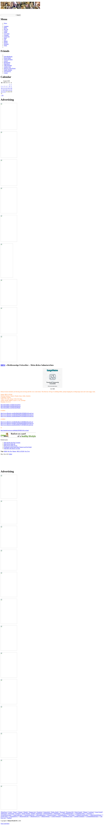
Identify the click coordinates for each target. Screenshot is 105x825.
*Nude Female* (78, 812)
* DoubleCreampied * (79, 816)
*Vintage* (20, 812)
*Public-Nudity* (55, 812)
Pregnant (6, 44)
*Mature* (85, 812)
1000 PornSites (8, 65)
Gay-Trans (6, 33)
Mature (6, 41)
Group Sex (7, 36)
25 (3, 91)
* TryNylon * (89, 813)
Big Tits (6, 29)
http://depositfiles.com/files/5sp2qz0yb (10, 404)
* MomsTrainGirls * (24, 816)
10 (1, 88)
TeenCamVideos (8, 59)
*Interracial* (4, 813)
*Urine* (10, 812)
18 (3, 90)
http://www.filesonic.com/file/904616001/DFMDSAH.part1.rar (17, 413)
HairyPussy (7, 64)
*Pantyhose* (39, 813)
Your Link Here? (5, 823)
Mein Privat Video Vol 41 (10, 445)
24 (1, 91)
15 (9, 88)
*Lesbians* (91, 812)
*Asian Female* (98, 812)
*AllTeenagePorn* (48, 813)
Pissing (6, 42)
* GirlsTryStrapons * (56, 816)
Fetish (5, 32)
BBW (5, 27)
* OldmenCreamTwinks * (82, 815)
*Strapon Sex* (32, 812)
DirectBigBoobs (8, 56)
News (5, 23)
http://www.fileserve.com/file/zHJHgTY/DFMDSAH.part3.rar (17, 425)
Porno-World (7, 58)
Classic (6, 30)
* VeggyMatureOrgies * (68, 813)
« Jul (2, 95)
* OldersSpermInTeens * (95, 815)
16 (11, 88)
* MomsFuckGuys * (35, 816)
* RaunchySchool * (52, 815)
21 (8, 90)
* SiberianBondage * (40, 815)
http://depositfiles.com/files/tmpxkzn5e (11, 406)
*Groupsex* (18, 813)
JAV (5, 39)
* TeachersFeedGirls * (29, 815)
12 (4, 88)
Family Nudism (8, 70)
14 (8, 88)
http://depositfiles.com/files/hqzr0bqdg (10, 407)
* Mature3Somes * (45, 816)
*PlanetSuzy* (4, 812)
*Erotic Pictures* (25, 813)
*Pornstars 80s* (70, 812)
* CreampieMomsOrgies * (92, 816)
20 (6, 90)
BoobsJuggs (7, 62)
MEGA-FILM (20, 451)
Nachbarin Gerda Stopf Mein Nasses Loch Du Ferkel (18, 447)
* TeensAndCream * (17, 815)
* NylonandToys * (13, 816)
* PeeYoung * (71, 815)
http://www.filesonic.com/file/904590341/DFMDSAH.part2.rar (17, 414)
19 (4, 90)
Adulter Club (7, 67)
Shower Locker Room (10, 68)
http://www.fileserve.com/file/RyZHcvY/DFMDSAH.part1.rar (17, 422)
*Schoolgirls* (46, 812)
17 (1, 90)
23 (11, 90)
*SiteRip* (9, 818)
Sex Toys (27, 451)
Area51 (6, 61)
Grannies (6, 35)
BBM (5, 451)
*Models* (25, 812)
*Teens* (15, 812)
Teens (5, 45)
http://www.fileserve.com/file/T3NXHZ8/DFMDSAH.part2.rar (17, 423)
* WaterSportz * (57, 813)
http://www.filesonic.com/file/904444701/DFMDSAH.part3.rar (17, 416)
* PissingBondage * (62, 815)
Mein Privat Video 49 (9, 444)
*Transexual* (10, 813)
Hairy (5, 38)
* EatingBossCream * (67, 816)
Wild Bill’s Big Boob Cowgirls (12, 448)
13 (6, 88)
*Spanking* (40, 812)
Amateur (6, 26)
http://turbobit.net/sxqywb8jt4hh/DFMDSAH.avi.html (15, 430)
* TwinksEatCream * (79, 813)
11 (3, 88)
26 (4, 91)
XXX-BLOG (7, 71)
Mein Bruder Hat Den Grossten (12, 442)
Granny (6, 73)
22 (9, 90)
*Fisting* (33, 813)
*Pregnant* (62, 812)
